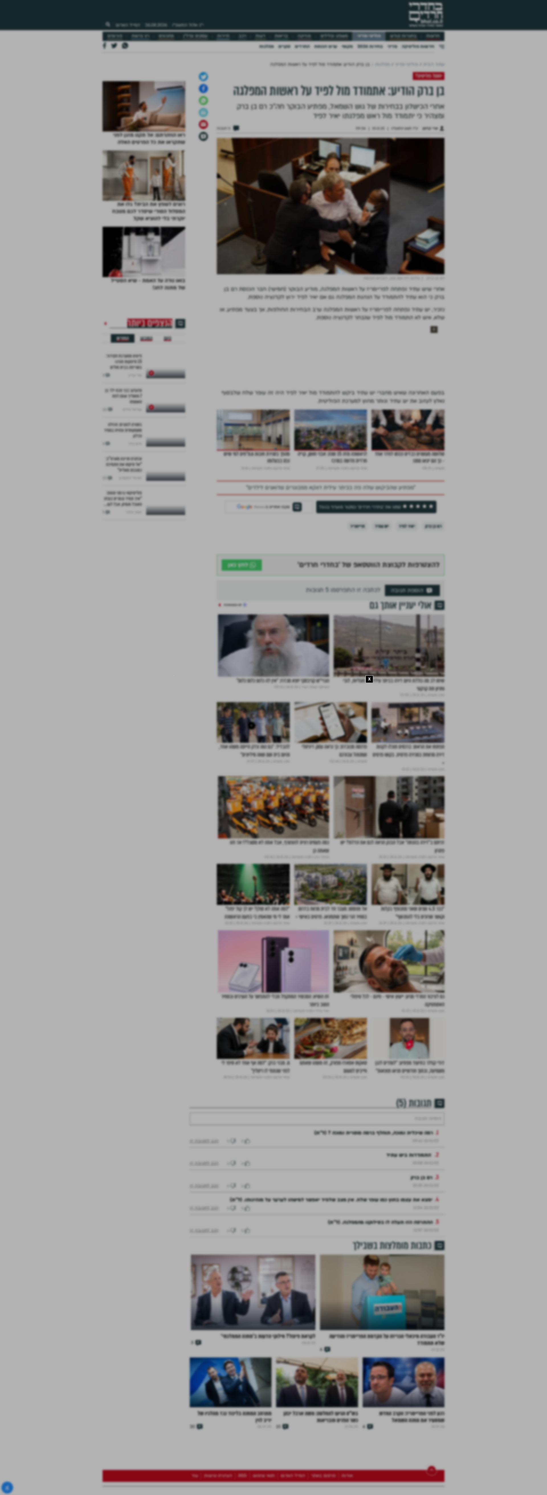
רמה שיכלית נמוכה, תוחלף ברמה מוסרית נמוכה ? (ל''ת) (373, 1238)
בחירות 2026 (370, 46)
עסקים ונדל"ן (195, 36)
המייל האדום (128, 25)
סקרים (284, 46)
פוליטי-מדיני (369, 36)
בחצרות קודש (403, 36)
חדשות (433, 36)
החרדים (302, 46)
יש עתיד (382, 614)
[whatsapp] (203, 188)
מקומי (347, 46)
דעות (260, 36)
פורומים (114, 36)
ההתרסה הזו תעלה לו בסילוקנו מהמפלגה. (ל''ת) (380, 1327)
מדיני (392, 46)
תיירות (223, 36)
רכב (242, 36)
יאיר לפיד (407, 614)
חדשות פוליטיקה (418, 46)
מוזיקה (304, 36)
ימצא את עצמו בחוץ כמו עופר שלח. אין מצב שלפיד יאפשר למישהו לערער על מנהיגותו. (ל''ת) (331, 1305)
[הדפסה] (203, 200)
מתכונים (166, 36)
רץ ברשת (140, 36)
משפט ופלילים (334, 36)
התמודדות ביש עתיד (409, 1260)
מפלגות (266, 46)
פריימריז (357, 614)
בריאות (281, 36)
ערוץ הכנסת (325, 46)
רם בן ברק (433, 614)
